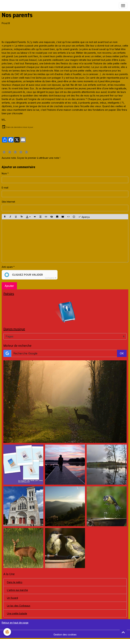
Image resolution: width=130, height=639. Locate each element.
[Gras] (5, 216)
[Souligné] (16, 216)
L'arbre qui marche (17, 590)
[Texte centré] (40, 216)
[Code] (68, 216)
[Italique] (10, 216)
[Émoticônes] (74, 216)
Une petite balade (17, 613)
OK (122, 353)
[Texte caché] (52, 216)
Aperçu (85, 216)
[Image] (57, 216)
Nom (4, 173)
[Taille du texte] (21, 216)
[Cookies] (7, 632)
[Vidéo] (63, 216)
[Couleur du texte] (28, 216)
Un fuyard (12, 597)
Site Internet (8, 201)
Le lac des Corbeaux (18, 605)
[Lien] (46, 216)
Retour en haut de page (15, 622)
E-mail (5, 187)
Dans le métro (14, 582)
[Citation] (35, 216)
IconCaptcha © (50, 278)
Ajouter (9, 285)
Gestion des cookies (65, 634)
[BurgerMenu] (123, 5)
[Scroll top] (123, 632)
